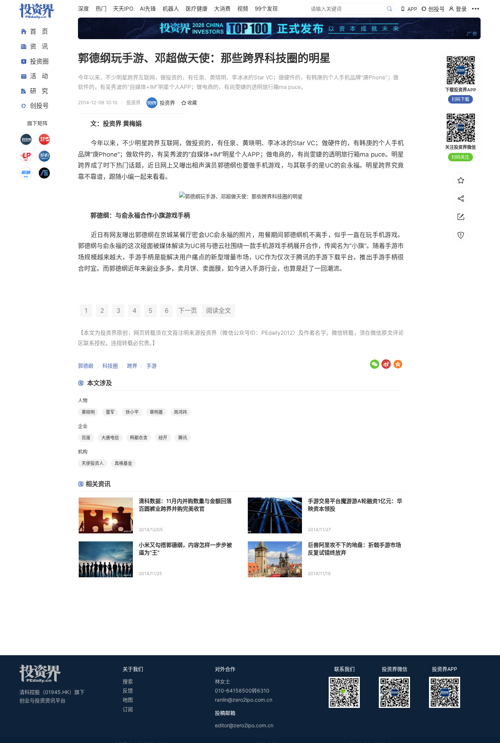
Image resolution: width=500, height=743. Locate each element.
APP (412, 9)
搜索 (128, 681)
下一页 (187, 310)
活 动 (39, 76)
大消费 (222, 8)
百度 (86, 437)
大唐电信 (110, 437)
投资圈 (39, 61)
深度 (83, 8)
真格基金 (123, 463)
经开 (162, 437)
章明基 (156, 412)
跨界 (132, 366)
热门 (101, 8)
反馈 (128, 690)
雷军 (110, 412)
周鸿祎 (180, 412)
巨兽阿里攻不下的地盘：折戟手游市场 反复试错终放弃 (354, 548)
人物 (82, 400)
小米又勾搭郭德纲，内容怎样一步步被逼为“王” (185, 548)
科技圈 (110, 366)
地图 (128, 700)
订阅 (128, 709)
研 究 (39, 90)
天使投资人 (93, 463)
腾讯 (302, 257)
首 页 (39, 31)
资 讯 (39, 46)
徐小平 (132, 412)
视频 (242, 8)
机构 (82, 451)
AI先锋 (148, 8)
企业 (82, 426)
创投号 (39, 105)
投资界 (167, 103)
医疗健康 (197, 8)
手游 (151, 366)
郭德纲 (85, 366)
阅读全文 (218, 310)
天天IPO (123, 8)
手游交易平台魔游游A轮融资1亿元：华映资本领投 (355, 505)
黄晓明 (88, 412)
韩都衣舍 (139, 437)
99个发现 (266, 8)
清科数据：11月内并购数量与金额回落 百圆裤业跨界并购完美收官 (185, 505)
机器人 (171, 8)
